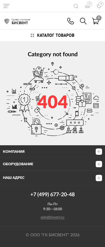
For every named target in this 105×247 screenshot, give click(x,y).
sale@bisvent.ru (52, 217)
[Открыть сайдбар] (6, 6)
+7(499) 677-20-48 (70, 21)
